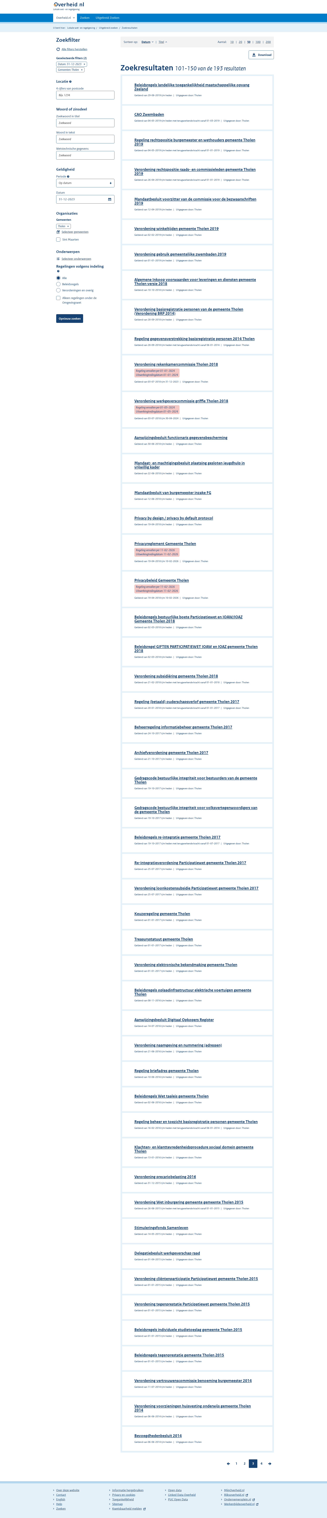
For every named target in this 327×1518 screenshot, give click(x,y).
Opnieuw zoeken (70, 318)
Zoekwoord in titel (68, 116)
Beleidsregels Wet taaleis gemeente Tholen (171, 1096)
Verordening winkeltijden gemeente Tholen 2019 (176, 228)
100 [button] (258, 42)
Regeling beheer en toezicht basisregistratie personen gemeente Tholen (196, 1121)
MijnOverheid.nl (234, 1490)
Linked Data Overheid (182, 1495)
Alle (64, 278)
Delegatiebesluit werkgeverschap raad (167, 1253)
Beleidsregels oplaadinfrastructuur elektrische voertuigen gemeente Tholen (192, 992)
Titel (163, 42)
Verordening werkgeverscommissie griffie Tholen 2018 (181, 401)
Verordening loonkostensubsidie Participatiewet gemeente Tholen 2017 (196, 888)
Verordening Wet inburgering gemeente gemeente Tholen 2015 (188, 1202)
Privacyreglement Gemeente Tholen (165, 543)
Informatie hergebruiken (128, 1490)
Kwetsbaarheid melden (127, 1508)
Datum (60, 192)
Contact (61, 1495)
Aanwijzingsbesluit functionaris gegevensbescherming (180, 437)
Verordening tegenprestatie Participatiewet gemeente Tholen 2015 (192, 1304)
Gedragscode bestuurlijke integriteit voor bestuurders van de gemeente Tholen (195, 780)
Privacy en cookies (123, 1495)
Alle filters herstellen (74, 49)
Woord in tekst (65, 132)
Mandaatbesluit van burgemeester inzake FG (172, 492)
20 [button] (240, 42)
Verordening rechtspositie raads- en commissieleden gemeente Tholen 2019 (195, 171)
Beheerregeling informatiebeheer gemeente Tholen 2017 (183, 727)
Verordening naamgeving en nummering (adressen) (178, 1045)
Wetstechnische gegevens (72, 148)
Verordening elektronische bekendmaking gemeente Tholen (185, 964)
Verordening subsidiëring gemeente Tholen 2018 (176, 676)
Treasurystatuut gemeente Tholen (163, 939)
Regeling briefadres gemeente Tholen (166, 1070)
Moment (68, 176)
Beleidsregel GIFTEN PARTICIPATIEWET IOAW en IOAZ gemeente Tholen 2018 (196, 648)
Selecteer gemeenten (75, 232)
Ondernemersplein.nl (237, 1499)
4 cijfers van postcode (70, 88)
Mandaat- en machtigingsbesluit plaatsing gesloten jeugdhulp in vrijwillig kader (189, 465)
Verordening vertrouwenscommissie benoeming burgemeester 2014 (193, 1380)
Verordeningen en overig (78, 290)
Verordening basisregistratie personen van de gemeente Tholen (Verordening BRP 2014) (188, 311)
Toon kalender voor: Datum (109, 199)
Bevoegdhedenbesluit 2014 (158, 1435)
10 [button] (232, 42)
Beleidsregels (70, 284)
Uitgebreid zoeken (108, 27)
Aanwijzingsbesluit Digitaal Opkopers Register (174, 1020)
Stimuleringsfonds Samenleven (161, 1227)
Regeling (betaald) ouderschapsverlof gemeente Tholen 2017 (186, 701)
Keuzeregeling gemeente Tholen (162, 913)
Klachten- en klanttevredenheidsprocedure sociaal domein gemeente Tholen (193, 1149)
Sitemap (117, 1504)
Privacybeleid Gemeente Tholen (161, 580)
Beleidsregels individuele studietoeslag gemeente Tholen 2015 (188, 1329)
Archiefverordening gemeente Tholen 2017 (171, 752)
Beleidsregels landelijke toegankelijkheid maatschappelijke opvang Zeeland (191, 87)
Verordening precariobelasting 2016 (165, 1177)
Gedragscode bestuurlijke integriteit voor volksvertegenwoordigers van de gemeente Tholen (195, 809)
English (60, 1499)
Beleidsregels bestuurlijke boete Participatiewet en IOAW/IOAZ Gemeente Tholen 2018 (188, 619)
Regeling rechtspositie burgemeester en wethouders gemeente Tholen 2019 (194, 142)
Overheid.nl (63, 19)
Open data (175, 1490)
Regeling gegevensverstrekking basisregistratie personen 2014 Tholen (194, 338)
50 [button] (248, 42)
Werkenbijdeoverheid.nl (239, 1504)
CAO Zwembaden (149, 114)
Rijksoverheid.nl (234, 1495)
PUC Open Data (178, 1499)
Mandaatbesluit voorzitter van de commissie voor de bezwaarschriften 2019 (195, 201)
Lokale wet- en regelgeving (81, 27)
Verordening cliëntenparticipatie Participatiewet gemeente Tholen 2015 (196, 1278)
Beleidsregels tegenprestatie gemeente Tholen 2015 (179, 1355)
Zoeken (85, 18)
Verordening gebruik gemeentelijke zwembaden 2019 (180, 254)
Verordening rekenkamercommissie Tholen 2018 (176, 364)
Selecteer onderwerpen (76, 259)
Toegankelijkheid (123, 1499)
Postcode (70, 81)
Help (59, 1504)
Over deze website (67, 1490)
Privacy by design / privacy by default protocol (173, 518)
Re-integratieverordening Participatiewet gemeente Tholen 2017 (190, 863)
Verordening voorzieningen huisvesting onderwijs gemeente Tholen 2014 (192, 1408)
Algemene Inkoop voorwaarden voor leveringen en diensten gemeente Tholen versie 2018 (195, 281)
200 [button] (268, 42)
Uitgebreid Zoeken (107, 18)
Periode (61, 176)
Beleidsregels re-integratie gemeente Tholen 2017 (177, 837)
